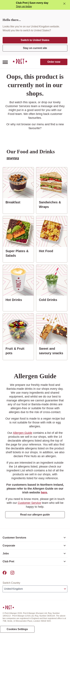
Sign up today (24, 6)
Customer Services (14, 537)
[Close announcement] (64, 3)
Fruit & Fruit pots (20, 351)
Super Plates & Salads (20, 253)
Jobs (6, 553)
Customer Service (29, 502)
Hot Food (47, 251)
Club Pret (8, 561)
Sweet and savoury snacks (53, 351)
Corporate (9, 545)
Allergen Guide (22, 432)
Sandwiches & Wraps (53, 204)
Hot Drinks (15, 300)
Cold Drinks (49, 300)
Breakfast (14, 202)
